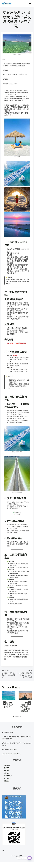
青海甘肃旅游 (8, 776)
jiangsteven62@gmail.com (13, 754)
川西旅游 (6, 773)
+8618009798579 (12, 749)
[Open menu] (30, 3)
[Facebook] (3, 850)
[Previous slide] (4, 44)
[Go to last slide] (4, 703)
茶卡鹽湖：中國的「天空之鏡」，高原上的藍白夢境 (8, 674)
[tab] (13, 54)
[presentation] (8, 695)
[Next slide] (30, 44)
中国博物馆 (7, 778)
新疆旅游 (6, 781)
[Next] (29, 703)
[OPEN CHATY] (29, 858)
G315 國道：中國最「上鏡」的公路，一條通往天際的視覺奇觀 (25, 674)
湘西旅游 (6, 768)
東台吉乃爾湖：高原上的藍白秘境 (8, 705)
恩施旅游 (6, 770)
